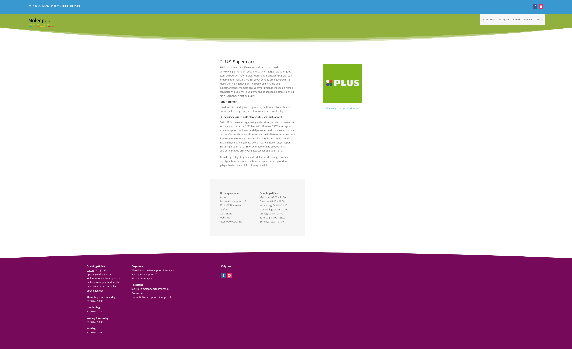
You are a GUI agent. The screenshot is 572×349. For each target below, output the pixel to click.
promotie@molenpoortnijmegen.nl (151, 297)
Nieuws (516, 19)
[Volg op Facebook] (535, 6)
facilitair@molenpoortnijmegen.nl (150, 289)
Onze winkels (488, 19)
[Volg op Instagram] (541, 6)
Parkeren (528, 19)
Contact (539, 19)
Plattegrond (504, 19)
